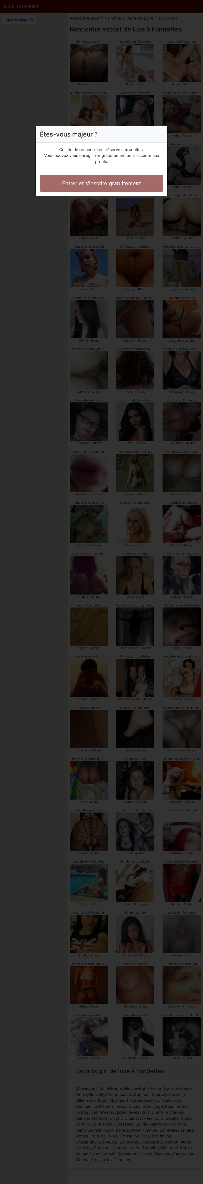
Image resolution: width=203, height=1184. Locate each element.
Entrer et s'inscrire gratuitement (101, 183)
